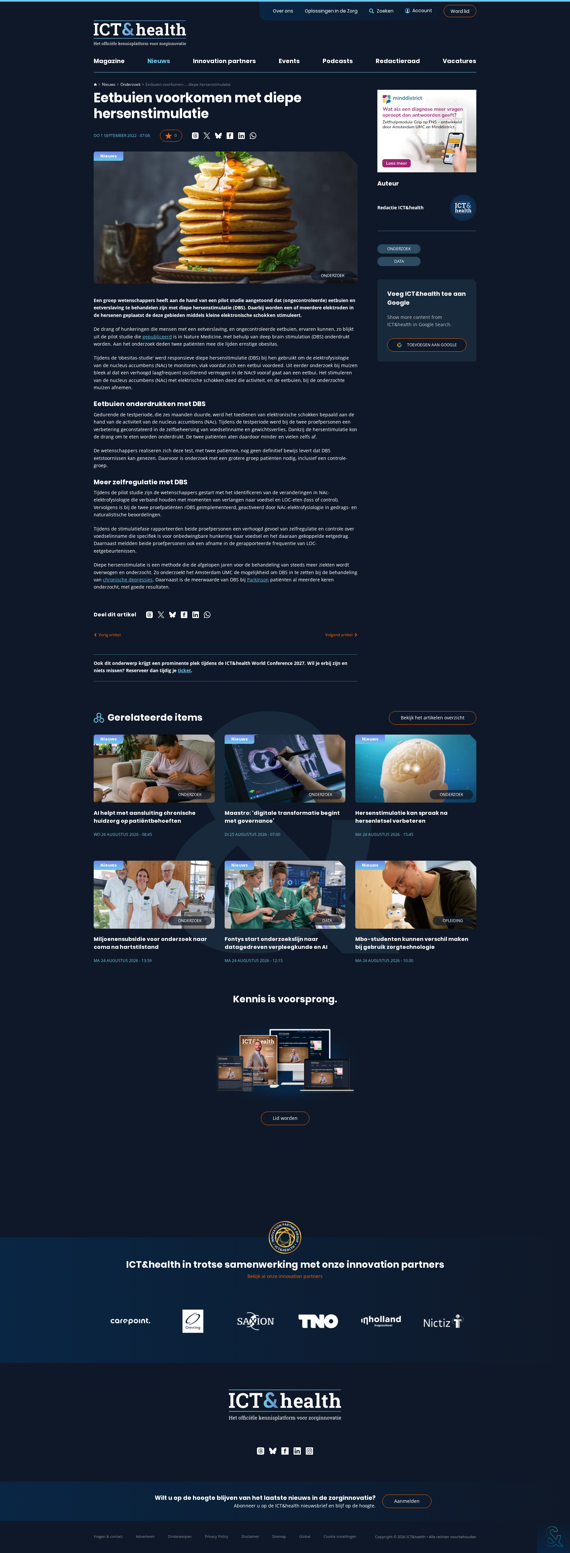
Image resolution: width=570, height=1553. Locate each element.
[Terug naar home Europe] (140, 33)
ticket (184, 670)
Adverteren (145, 1536)
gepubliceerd (157, 336)
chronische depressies (128, 579)
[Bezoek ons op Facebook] (285, 1451)
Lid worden (285, 1118)
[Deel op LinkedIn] (241, 135)
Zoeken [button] (385, 11)
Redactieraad (398, 61)
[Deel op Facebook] (230, 135)
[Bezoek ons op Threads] (260, 1451)
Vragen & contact (108, 1536)
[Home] (95, 84)
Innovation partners (224, 61)
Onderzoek (130, 84)
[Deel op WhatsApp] (253, 135)
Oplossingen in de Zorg (331, 11)
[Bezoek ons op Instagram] (309, 1451)
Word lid (460, 11)
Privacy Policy (216, 1536)
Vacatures (459, 61)
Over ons (283, 11)
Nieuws (158, 61)
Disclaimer (250, 1536)
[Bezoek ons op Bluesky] (272, 1451)
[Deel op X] (207, 135)
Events (289, 61)
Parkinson (258, 579)
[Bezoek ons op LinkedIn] (297, 1451)
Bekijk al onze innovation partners (285, 1276)
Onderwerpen (180, 1536)
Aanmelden (407, 1501)
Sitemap (279, 1536)
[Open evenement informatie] (553, 1536)
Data (399, 261)
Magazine (109, 61)
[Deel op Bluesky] (218, 135)
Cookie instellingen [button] (340, 1536)
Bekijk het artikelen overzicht (432, 717)
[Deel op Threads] (195, 135)
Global (304, 1536)
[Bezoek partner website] (102, 1321)
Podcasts (338, 61)
